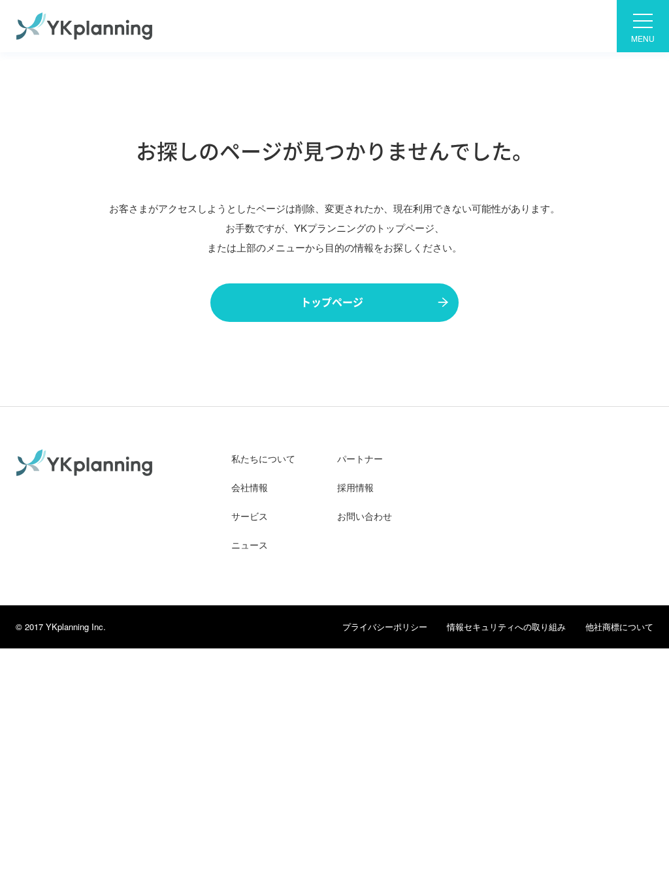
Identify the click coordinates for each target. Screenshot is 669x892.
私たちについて (263, 458)
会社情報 (249, 487)
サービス (249, 515)
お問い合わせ (364, 515)
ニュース (249, 544)
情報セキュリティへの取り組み (506, 626)
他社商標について (619, 626)
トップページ (332, 302)
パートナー (360, 458)
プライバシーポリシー (384, 626)
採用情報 (355, 487)
